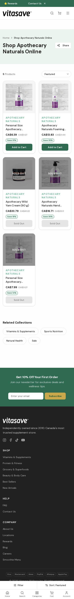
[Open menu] (67, 13)
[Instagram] (4, 440)
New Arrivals (9, 487)
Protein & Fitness (12, 463)
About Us (8, 528)
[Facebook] (10, 440)
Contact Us (34, 3)
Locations (8, 535)
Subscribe (55, 396)
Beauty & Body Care (14, 475)
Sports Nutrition (53, 331)
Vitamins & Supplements (20, 331)
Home (6, 37)
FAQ (5, 505)
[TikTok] (17, 440)
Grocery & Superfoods (16, 469)
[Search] (52, 13)
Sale (34, 340)
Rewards (7, 541)
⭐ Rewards (10, 3)
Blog (5, 547)
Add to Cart (19, 147)
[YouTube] (23, 440)
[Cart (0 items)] (59, 13)
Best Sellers (9, 481)
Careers (7, 553)
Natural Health (14, 340)
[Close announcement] (45, 3)
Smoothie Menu (12, 559)
